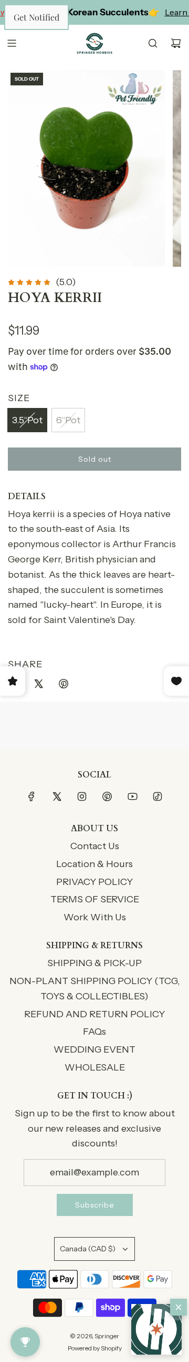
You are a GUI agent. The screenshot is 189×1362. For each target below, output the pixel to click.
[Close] (178, 1307)
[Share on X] (38, 686)
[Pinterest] (107, 796)
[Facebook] (31, 796)
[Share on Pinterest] (63, 686)
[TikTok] (157, 796)
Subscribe (94, 1205)
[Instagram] (81, 796)
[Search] (152, 43)
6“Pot (68, 420)
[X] (56, 796)
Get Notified (36, 17)
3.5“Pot (27, 420)
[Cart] (175, 43)
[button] (156, 1329)
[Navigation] (11, 43)
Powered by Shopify (95, 1348)
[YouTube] (132, 796)
